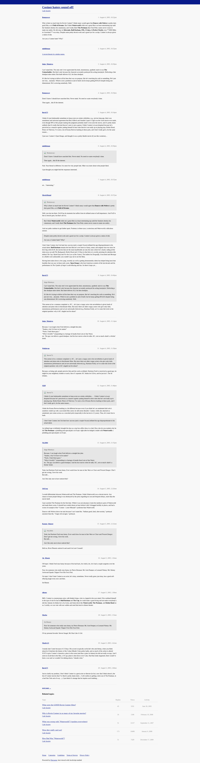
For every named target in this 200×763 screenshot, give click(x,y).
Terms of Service (72, 755)
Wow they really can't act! (52, 730)
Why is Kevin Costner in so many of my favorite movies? (64, 713)
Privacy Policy (84, 755)
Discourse (54, 760)
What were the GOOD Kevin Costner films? (59, 705)
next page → (46, 688)
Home (44, 755)
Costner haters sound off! (58, 7)
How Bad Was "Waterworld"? (53, 738)
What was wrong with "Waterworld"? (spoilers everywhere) (64, 722)
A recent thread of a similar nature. (53, 54)
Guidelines (60, 755)
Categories (51, 755)
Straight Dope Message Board (11, 2)
